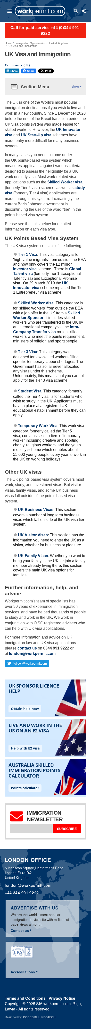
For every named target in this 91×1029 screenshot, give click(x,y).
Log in (84, 11)
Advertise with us (34, 908)
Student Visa (29, 391)
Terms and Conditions (25, 998)
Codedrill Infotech (39, 1017)
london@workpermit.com (32, 653)
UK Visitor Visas (33, 535)
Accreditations (23, 971)
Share (14, 71)
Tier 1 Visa (27, 254)
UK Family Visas (33, 556)
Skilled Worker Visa (36, 303)
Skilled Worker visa (65, 182)
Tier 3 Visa (27, 352)
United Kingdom (58, 43)
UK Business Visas (35, 510)
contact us (27, 648)
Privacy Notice (62, 998)
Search (76, 11)
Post (48, 71)
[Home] (40, 11)
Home (8, 43)
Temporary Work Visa (38, 426)
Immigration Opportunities (31, 43)
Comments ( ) (17, 65)
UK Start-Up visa (36, 135)
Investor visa (25, 269)
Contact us (20, 930)
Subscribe (67, 829)
